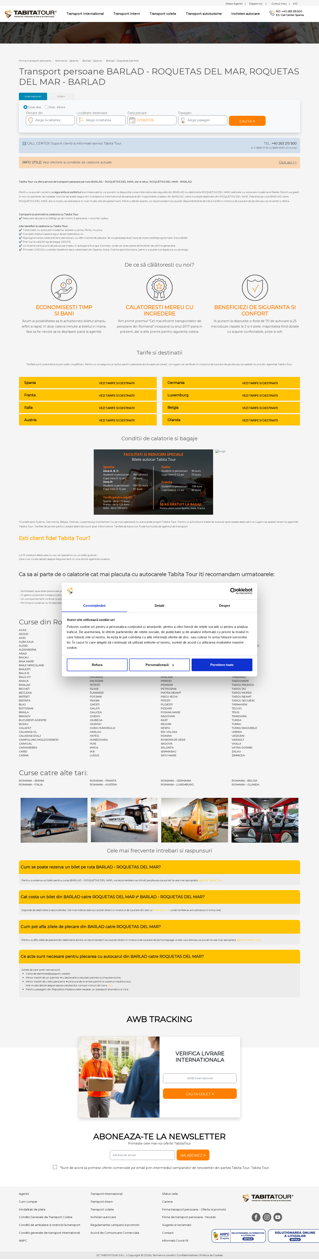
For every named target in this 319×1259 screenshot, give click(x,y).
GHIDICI (95, 716)
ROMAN (166, 735)
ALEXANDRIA (27, 649)
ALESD (23, 645)
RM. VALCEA (169, 731)
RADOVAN (168, 716)
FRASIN (94, 700)
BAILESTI (24, 669)
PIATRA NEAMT (171, 692)
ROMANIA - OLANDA (245, 784)
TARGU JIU (239, 688)
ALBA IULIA (26, 641)
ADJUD (23, 633)
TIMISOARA (239, 716)
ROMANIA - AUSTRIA (103, 784)
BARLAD (24, 684)
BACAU (24, 657)
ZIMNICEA (238, 755)
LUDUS (94, 755)
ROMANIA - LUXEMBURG (177, 784)
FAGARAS (96, 677)
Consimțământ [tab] (94, 605)
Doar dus (34, 107)
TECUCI (237, 708)
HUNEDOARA (99, 739)
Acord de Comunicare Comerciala (114, 1232)
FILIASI (94, 688)
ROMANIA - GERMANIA (176, 780)
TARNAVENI (239, 704)
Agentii (24, 1193)
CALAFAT (25, 728)
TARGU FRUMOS (243, 684)
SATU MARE (168, 755)
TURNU (236, 724)
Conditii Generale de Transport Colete (45, 1217)
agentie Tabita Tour (210, 880)
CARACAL (25, 743)
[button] (202, 120)
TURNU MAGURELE (244, 728)
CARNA (24, 755)
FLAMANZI (97, 692)
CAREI (23, 751)
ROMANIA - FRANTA (103, 780)
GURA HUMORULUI (102, 728)
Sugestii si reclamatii (176, 1225)
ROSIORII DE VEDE (173, 739)
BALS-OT (25, 677)
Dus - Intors (57, 107)
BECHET (24, 688)
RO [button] (295, 3)
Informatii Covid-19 (175, 1240)
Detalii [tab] (159, 605)
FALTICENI (96, 680)
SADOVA (167, 743)
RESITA (165, 728)
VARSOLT (238, 739)
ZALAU (236, 751)
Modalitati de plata (32, 1209)
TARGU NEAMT (242, 696)
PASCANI (167, 677)
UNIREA (237, 731)
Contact (168, 1232)
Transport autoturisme (204, 14)
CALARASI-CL (28, 731)
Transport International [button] (85, 14)
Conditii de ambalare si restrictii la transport (49, 1225)
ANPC (23, 1240)
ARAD (23, 653)
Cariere (167, 1201)
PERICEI (166, 680)
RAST (164, 720)
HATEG (94, 735)
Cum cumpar (28, 1201)
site (153, 880)
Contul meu (280, 3)
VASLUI (236, 743)
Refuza (97, 665)
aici (110, 985)
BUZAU (23, 724)
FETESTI (95, 684)
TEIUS (235, 712)
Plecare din (34, 113)
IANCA (94, 747)
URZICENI (238, 735)
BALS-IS (24, 673)
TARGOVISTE (240, 680)
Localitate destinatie (92, 113)
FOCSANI (96, 696)
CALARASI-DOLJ (30, 735)
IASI (92, 751)
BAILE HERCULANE (31, 665)
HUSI (93, 743)
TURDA (236, 720)
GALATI (95, 708)
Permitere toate (221, 665)
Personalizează (157, 665)
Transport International (106, 1193)
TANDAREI (239, 677)
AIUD (22, 637)
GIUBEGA (96, 720)
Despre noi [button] (257, 3)
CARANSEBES (28, 747)
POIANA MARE (170, 712)
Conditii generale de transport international (49, 1232)
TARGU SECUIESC (243, 700)
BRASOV (24, 716)
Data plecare (137, 113)
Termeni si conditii (164, 1255)
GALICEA (96, 712)
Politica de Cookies (211, 1255)
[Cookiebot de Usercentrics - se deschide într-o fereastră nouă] (233, 591)
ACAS (22, 630)
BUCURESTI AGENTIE (32, 720)
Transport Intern (126, 14)
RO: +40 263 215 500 (289, 11)
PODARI (166, 708)
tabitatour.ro (161, 910)
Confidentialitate (187, 1255)
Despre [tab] (224, 605)
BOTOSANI (26, 708)
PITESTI (165, 700)
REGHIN (166, 724)
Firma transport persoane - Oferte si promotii (194, 1209)
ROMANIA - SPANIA (31, 780)
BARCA (24, 680)
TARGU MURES (242, 692)
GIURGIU (95, 724)
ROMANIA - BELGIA (244, 780)
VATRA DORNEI (242, 747)
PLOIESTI (167, 704)
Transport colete (163, 14)
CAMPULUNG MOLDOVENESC (39, 739)
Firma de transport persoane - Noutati (189, 1217)
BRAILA (24, 712)
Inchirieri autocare (245, 14)
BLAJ (22, 704)
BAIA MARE (26, 661)
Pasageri (184, 113)
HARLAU (95, 731)
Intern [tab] (61, 96)
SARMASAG (168, 751)
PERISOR (167, 684)
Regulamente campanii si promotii (114, 1225)
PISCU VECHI (169, 696)
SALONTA (167, 747)
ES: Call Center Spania (290, 15)
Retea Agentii (236, 3)
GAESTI (94, 704)
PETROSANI (168, 688)
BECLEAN (25, 692)
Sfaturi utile (170, 1193)
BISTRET (24, 696)
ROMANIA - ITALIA (31, 784)
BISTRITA (25, 700)
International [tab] (33, 96)
